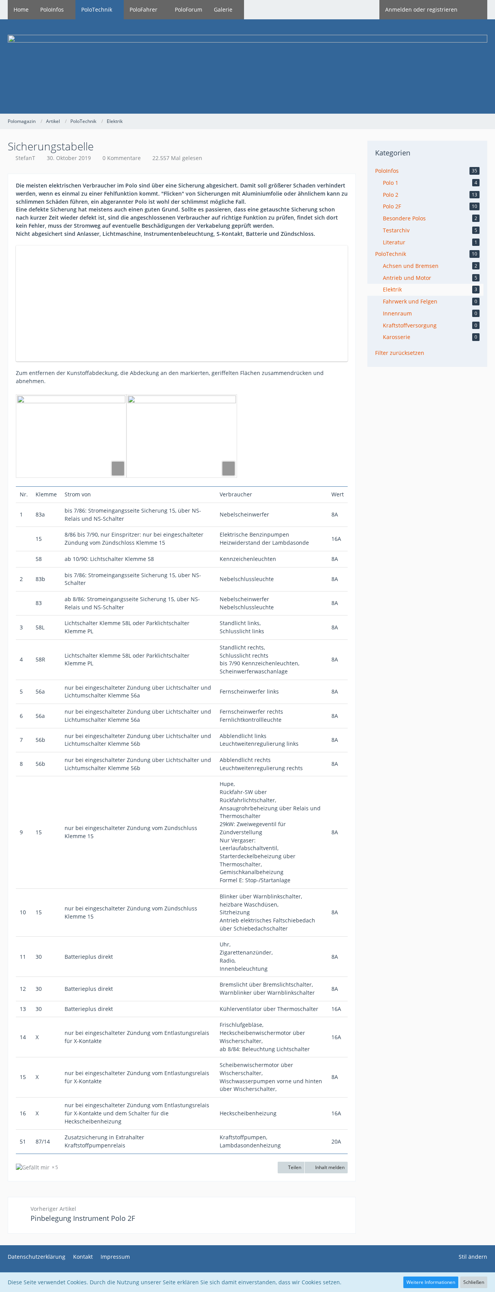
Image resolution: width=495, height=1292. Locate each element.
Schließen (473, 1282)
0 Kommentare (121, 158)
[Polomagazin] (247, 66)
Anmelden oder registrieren (421, 9)
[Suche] (475, 9)
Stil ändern (473, 1256)
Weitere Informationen (430, 1282)
